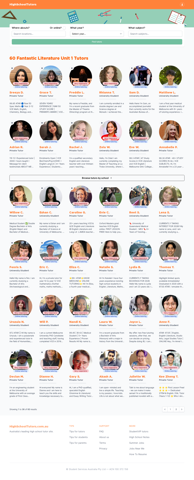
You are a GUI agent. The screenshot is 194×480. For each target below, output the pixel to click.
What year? (77, 28)
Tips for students (78, 437)
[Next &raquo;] (181, 409)
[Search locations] (65, 34)
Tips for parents (77, 442)
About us (104, 437)
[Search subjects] (181, 34)
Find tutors (97, 41)
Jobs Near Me (136, 448)
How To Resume (138, 454)
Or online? (56, 28)
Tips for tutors (77, 431)
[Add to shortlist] (12, 68)
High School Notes (139, 437)
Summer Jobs (136, 442)
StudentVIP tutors (138, 431)
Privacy (103, 448)
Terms (102, 442)
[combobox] (39, 33)
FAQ (101, 431)
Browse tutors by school (95, 178)
